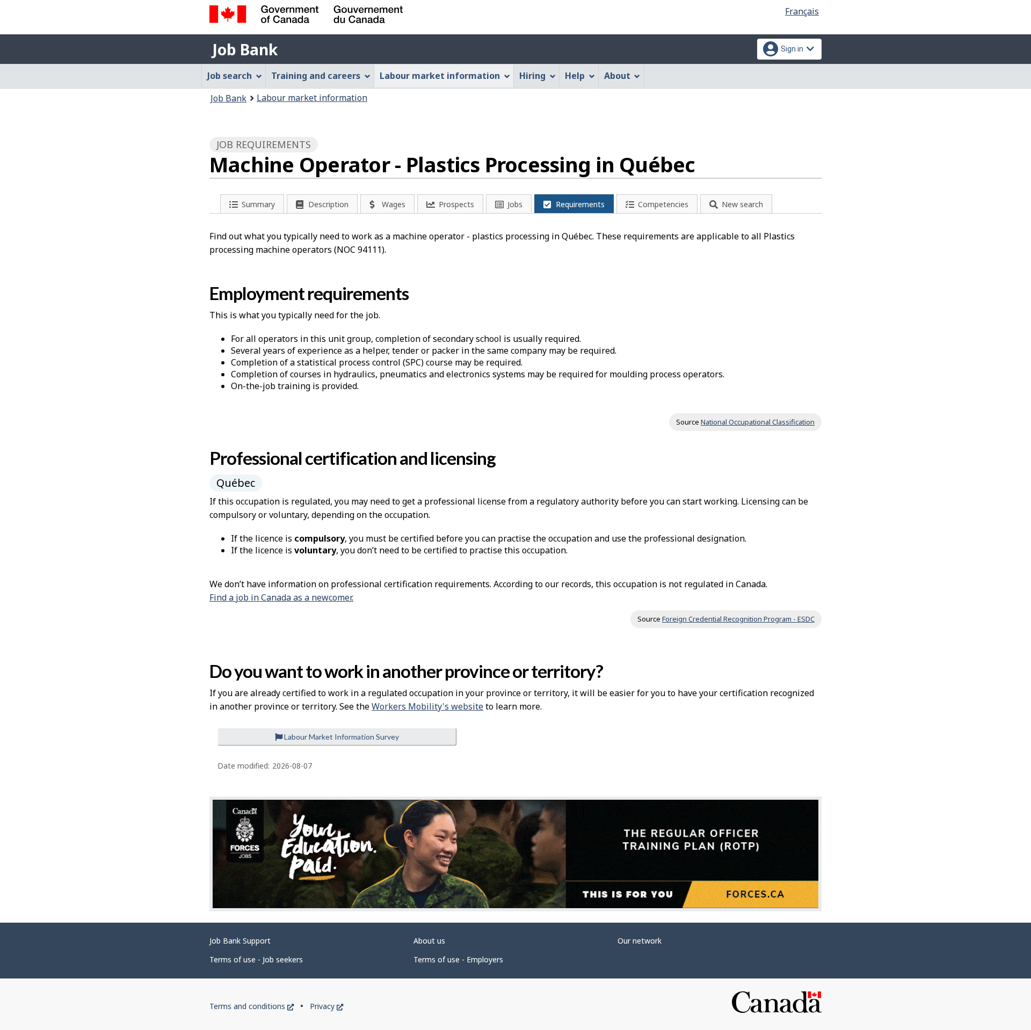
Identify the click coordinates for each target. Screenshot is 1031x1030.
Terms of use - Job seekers (256, 959)
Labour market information (312, 98)
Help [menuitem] (575, 76)
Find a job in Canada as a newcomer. (281, 597)
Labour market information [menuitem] (440, 76)
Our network (640, 941)
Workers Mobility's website (427, 706)
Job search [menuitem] (229, 76)
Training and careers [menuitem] (315, 76)
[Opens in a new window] (515, 854)
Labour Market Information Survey (340, 736)
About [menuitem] (617, 76)
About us (429, 941)
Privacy (326, 1006)
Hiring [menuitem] (532, 76)
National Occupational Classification (758, 422)
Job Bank (245, 49)
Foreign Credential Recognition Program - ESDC (738, 619)
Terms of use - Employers (458, 959)
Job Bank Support (240, 941)
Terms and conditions (251, 1006)
